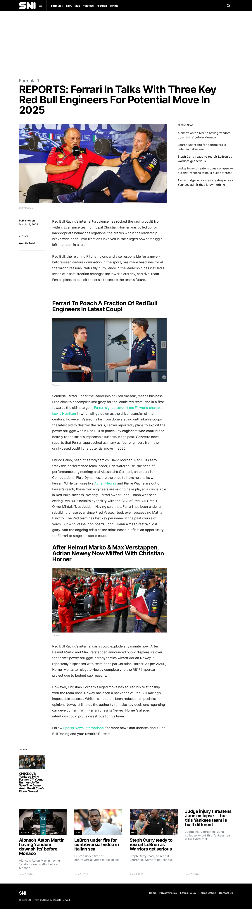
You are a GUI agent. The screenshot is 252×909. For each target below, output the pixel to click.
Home (152, 892)
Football (102, 5)
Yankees (88, 5)
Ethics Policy (188, 892)
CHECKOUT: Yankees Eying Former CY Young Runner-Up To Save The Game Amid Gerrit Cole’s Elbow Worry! (31, 782)
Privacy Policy (168, 892)
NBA (69, 5)
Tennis (114, 5)
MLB (77, 5)
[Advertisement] (126, 44)
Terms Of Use (207, 892)
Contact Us (226, 892)
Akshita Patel (26, 243)
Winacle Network (61, 899)
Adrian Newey (105, 483)
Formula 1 (57, 5)
